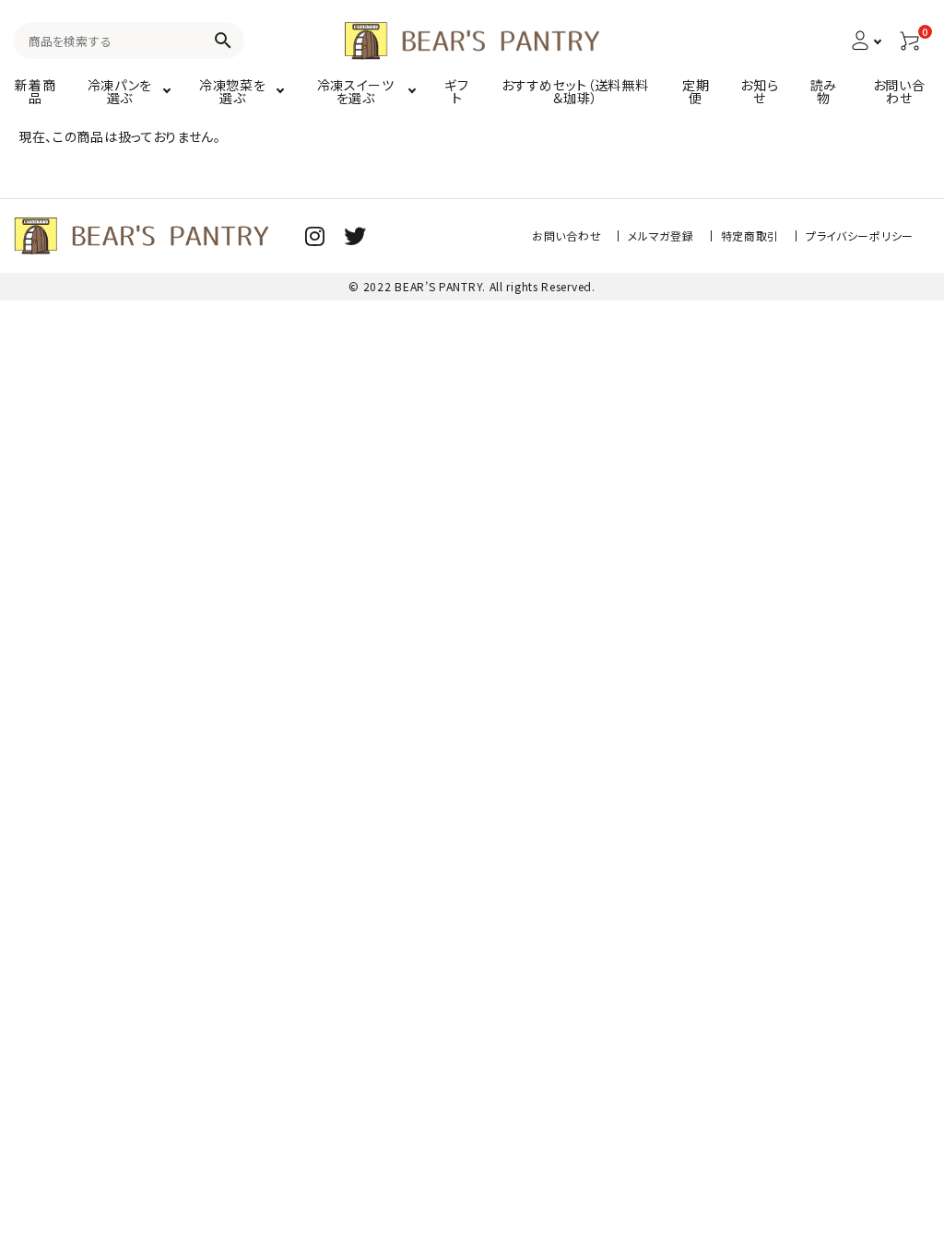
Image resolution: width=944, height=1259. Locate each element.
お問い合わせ (566, 235)
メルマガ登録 (660, 235)
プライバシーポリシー (860, 235)
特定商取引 (750, 235)
